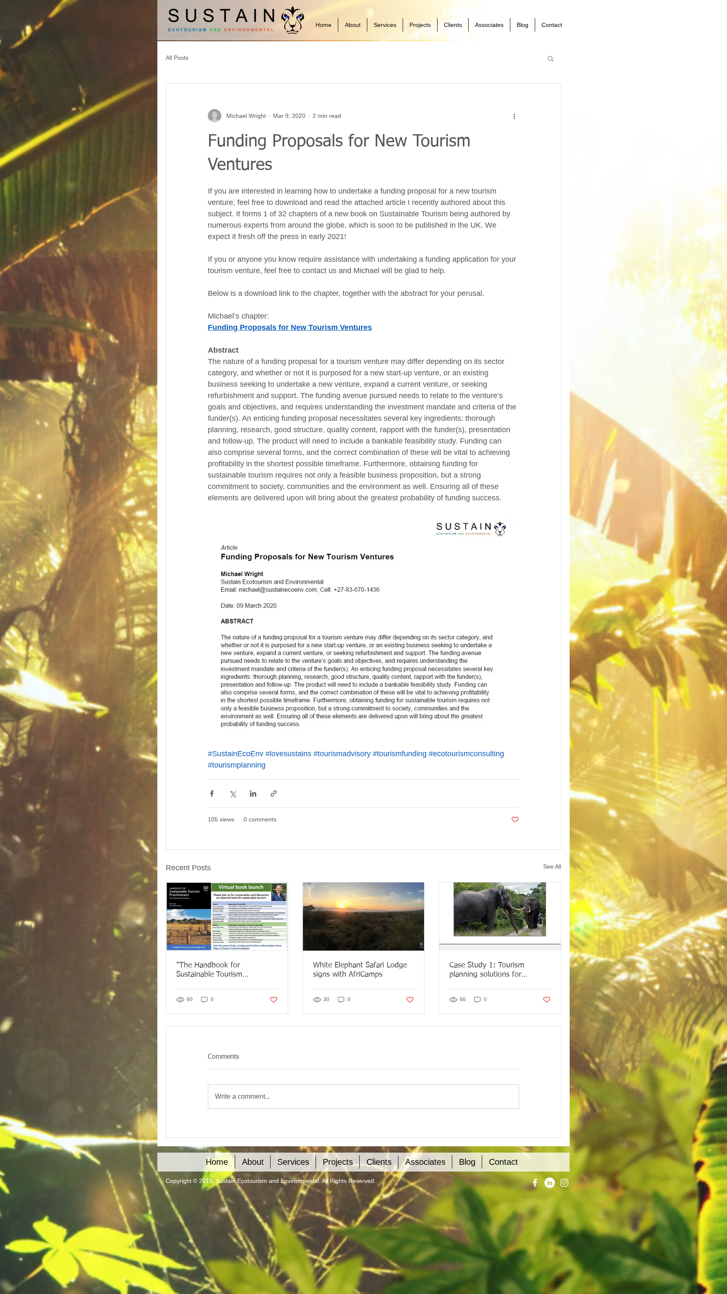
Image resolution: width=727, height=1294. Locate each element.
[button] (551, 58)
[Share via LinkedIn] (253, 793)
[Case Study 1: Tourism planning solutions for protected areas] (500, 916)
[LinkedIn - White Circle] (549, 1182)
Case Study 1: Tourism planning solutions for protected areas (486, 970)
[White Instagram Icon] (564, 1182)
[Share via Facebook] (212, 793)
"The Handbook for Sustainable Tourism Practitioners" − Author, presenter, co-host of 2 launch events (226, 970)
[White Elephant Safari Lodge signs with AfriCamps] (364, 916)
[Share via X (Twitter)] (232, 793)
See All (552, 866)
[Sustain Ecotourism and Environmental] (535, 1182)
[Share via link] (274, 793)
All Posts (177, 57)
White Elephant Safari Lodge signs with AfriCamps (360, 970)
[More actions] (514, 116)
